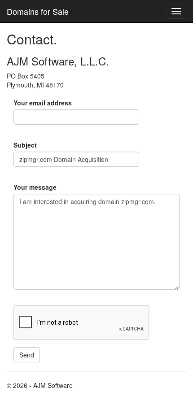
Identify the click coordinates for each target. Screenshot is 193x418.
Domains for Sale (38, 11)
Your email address (42, 102)
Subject (25, 144)
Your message (35, 187)
